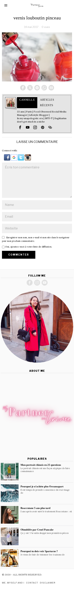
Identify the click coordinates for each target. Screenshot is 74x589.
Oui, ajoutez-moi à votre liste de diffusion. (28, 246)
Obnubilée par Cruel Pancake (37, 529)
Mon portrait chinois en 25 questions (41, 464)
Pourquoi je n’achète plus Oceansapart (42, 486)
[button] (7, 157)
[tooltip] (23, 87)
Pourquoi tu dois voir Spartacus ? (39, 551)
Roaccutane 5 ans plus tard (35, 508)
